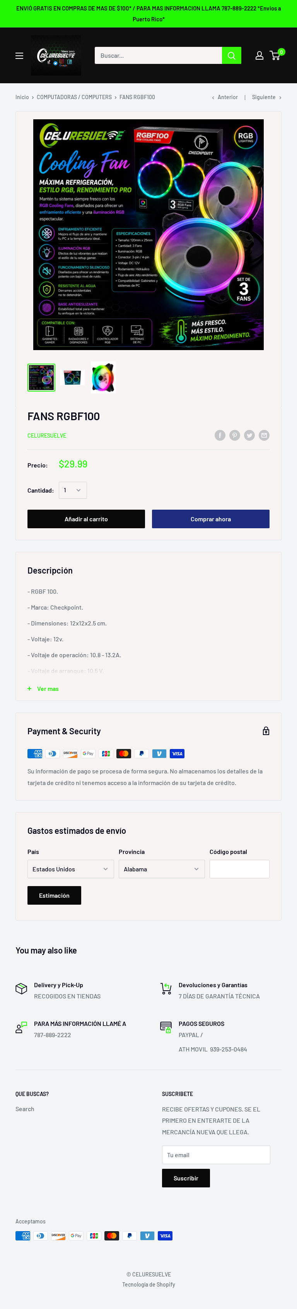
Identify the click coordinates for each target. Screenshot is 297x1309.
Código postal (228, 851)
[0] (275, 55)
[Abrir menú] (19, 56)
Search (24, 1108)
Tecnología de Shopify (148, 1284)
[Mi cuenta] (259, 55)
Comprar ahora (211, 518)
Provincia (132, 851)
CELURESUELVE (46, 435)
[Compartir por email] (264, 435)
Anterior (228, 97)
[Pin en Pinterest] (234, 435)
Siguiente (264, 97)
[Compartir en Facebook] (220, 435)
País (33, 851)
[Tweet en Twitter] (249, 435)
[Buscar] (231, 55)
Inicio (22, 97)
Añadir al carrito (86, 518)
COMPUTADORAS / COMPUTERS (74, 97)
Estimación (54, 895)
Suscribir (186, 1178)
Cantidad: (40, 490)
